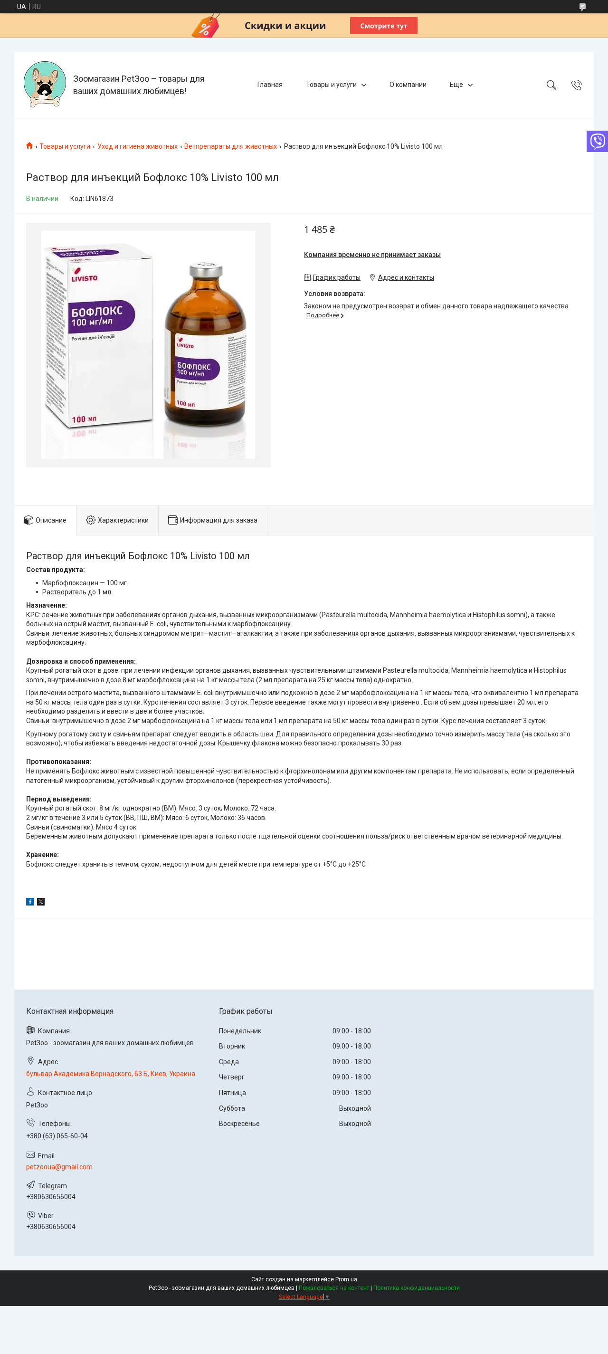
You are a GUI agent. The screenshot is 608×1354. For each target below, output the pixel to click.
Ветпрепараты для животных (230, 146)
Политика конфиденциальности (416, 1288)
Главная (270, 84)
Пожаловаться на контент (334, 1288)
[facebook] (30, 903)
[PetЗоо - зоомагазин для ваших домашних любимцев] (45, 84)
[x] (41, 903)
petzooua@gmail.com (59, 1167)
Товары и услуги (331, 84)
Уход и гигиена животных (137, 146)
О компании (408, 84)
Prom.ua (346, 1279)
